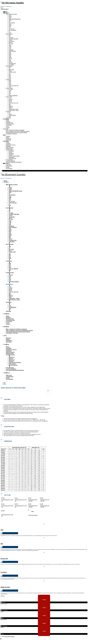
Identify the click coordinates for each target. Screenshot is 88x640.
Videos (7, 142)
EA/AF (10, 58)
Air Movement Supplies (9, 636)
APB (10, 61)
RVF (10, 75)
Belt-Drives (11, 151)
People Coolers (9, 88)
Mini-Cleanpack (12, 51)
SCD (10, 52)
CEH (10, 24)
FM (9, 91)
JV (9, 112)
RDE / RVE (11, 69)
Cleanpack (11, 49)
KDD (10, 84)
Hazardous (8, 111)
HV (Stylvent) (12, 22)
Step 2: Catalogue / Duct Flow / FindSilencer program (17, 131)
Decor (10, 15)
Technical (6, 141)
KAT (10, 83)
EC (9, 68)
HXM (10, 25)
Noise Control (9, 96)
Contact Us (7, 163)
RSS (10, 67)
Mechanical (11, 153)
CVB (10, 47)
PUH (10, 78)
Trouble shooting (9, 149)
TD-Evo (44, 584)
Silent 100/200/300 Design (14, 19)
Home (6, 11)
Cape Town (8, 164)
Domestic (8, 136)
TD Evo (10, 40)
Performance (11, 157)
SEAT (10, 114)
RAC (10, 77)
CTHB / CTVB (12, 72)
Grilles (7, 120)
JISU (10, 116)
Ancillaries (6, 118)
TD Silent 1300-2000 (13, 38)
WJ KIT (10, 62)
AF (9, 21)
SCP (10, 32)
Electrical (8, 121)
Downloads (5, 128)
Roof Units (8, 139)
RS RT (10, 101)
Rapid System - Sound (14, 110)
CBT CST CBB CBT (13, 85)
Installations (8, 138)
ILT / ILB (11, 43)
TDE (10, 56)
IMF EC (10, 42)
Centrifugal (8, 79)
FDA (10, 82)
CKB (10, 86)
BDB (10, 80)
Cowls (7, 126)
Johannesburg (9, 165)
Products (7, 12)
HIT (10, 35)
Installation (8, 146)
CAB (10, 48)
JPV (10, 94)
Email (4, 384)
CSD (10, 45)
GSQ (10, 93)
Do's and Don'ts (9, 159)
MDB (10, 57)
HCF (10, 26)
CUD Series (11, 64)
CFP (10, 27)
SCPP (10, 53)
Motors (7, 137)
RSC (10, 74)
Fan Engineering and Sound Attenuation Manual (16, 132)
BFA (10, 59)
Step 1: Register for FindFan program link (15, 130)
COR (10, 90)
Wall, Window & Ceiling (11, 14)
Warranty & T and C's (11, 144)
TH (9, 73)
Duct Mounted (9, 33)
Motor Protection (12, 158)
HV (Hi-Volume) (12, 30)
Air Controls (8, 125)
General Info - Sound (13, 109)
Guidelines (8, 143)
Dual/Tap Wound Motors (14, 156)
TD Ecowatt (11, 41)
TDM (10, 46)
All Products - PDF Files (11, 133)
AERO (10, 107)
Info (5, 134)
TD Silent (11, 37)
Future (10, 16)
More (44, 599)
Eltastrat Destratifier (13, 95)
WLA (10, 105)
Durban (7, 167)
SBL (10, 104)
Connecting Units (10, 123)
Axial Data (8, 117)
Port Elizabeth (9, 168)
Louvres (8, 127)
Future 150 (44, 555)
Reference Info (9, 148)
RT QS (10, 100)
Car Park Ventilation (10, 160)
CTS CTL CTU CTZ (13, 102)
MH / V (10, 70)
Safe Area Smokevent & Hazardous (14, 162)
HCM (10, 20)
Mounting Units (9, 122)
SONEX (11, 99)
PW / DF (11, 89)
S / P (10, 98)
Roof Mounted (9, 65)
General (10, 152)
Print (4, 382)
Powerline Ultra (12, 63)
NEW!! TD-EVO (5, 587)
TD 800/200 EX (12, 115)
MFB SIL (11, 106)
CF (9, 31)
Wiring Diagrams (9, 147)
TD (9, 36)
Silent (10, 17)
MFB (10, 54)
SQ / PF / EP (11, 28)
